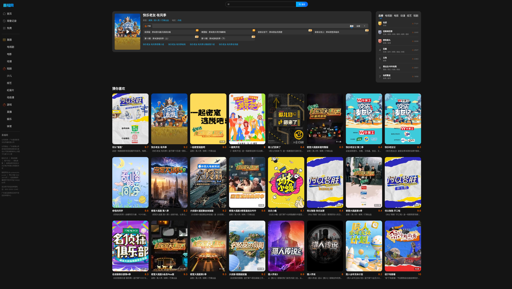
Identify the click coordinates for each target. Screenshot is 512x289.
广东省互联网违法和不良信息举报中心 (10, 194)
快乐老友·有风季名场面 (228, 44)
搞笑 (150, 20)
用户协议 (7, 161)
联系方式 (5, 158)
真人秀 (157, 20)
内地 (179, 20)
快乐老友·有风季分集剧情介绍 (202, 44)
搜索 (303, 4)
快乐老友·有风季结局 (177, 44)
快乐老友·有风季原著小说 (153, 44)
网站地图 (14, 158)
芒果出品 (165, 20)
